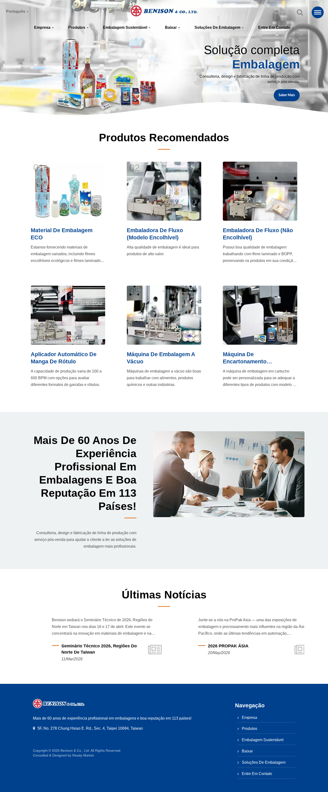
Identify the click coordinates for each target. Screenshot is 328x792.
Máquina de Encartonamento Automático (245, 358)
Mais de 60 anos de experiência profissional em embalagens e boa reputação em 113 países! (85, 473)
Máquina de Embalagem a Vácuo (161, 358)
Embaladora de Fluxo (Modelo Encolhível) (155, 234)
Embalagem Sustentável (125, 27)
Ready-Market (83, 755)
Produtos (77, 27)
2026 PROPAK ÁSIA (212, 646)
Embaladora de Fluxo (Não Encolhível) (258, 234)
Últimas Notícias (164, 595)
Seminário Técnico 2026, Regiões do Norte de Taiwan (83, 649)
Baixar (171, 27)
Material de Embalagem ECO (61, 234)
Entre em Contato (275, 27)
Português (16, 11)
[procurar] (300, 13)
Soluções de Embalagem (217, 27)
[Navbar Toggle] (318, 12)
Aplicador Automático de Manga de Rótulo (64, 358)
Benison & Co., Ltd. (75, 750)
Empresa (42, 27)
